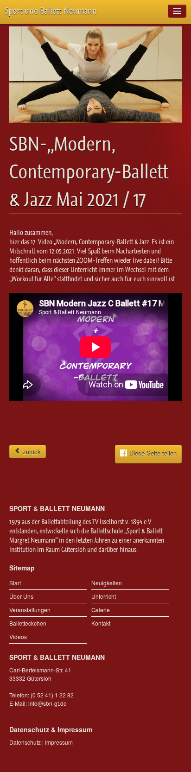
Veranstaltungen (30, 610)
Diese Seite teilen (153, 453)
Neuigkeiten (106, 583)
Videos (18, 636)
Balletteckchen (27, 623)
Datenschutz (25, 742)
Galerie (100, 610)
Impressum (59, 742)
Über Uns (21, 596)
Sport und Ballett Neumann (51, 11)
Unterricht (103, 596)
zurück (31, 451)
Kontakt (100, 623)
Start (15, 583)
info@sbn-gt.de (47, 703)
